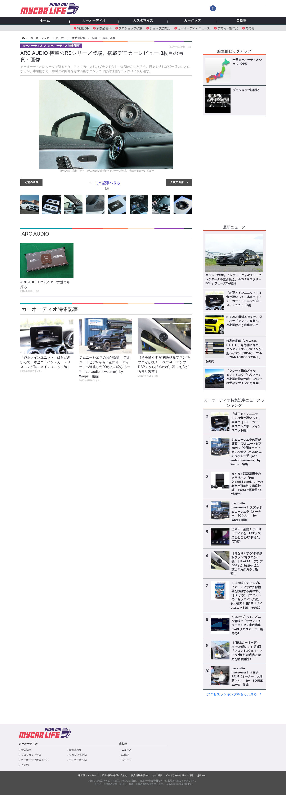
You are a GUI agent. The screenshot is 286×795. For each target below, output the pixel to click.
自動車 (241, 20)
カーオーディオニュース (194, 28)
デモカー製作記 (228, 28)
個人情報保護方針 (140, 775)
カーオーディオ (94, 20)
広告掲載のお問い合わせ (115, 775)
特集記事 (83, 28)
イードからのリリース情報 (179, 775)
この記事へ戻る (107, 185)
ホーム (45, 20)
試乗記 (125, 754)
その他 (250, 28)
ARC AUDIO (35, 234)
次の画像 (178, 182)
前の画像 (32, 182)
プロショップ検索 (130, 28)
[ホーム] (22, 38)
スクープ (126, 759)
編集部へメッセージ (88, 775)
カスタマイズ (143, 20)
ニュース (126, 749)
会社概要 (157, 775)
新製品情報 (104, 28)
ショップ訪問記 (160, 28)
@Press (201, 775)
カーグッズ (192, 20)
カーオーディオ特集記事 (50, 309)
